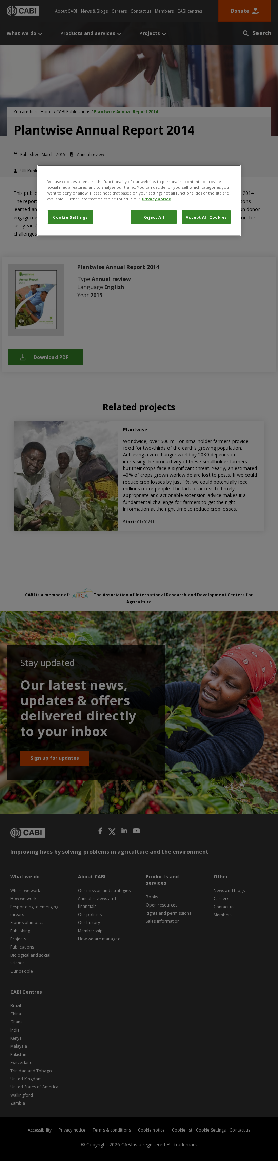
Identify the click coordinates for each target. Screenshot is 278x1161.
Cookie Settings (70, 217)
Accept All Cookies (206, 217)
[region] (139, 200)
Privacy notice (156, 198)
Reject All (154, 217)
